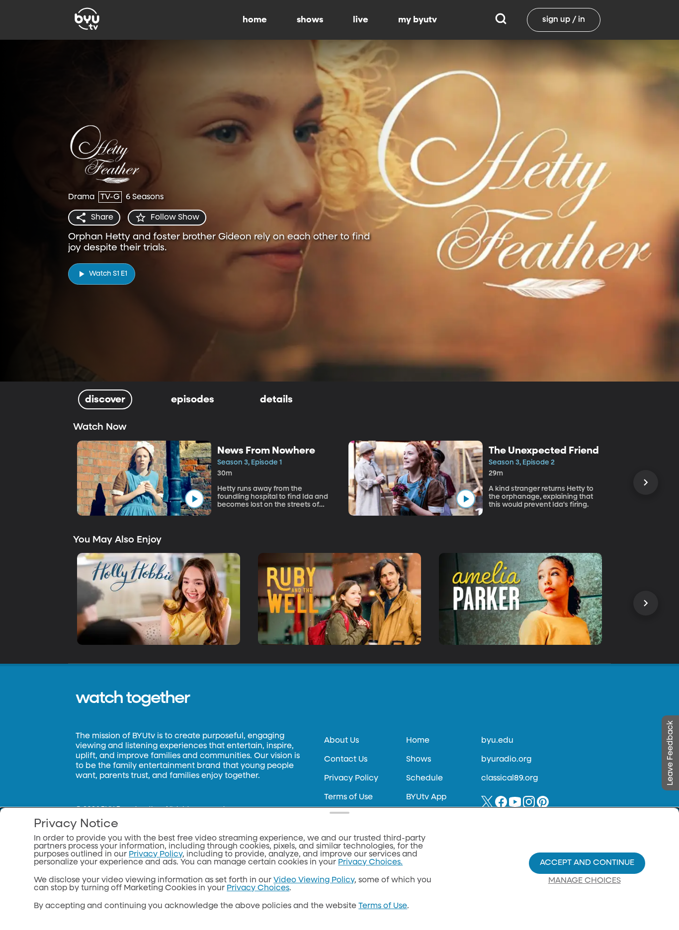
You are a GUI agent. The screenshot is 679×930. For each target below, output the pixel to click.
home (255, 19)
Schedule (424, 778)
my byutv (417, 19)
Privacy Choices (258, 888)
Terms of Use (348, 797)
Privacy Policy (351, 778)
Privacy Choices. (370, 862)
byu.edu (497, 741)
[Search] (501, 20)
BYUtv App (426, 797)
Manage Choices (584, 881)
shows (310, 19)
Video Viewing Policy (313, 880)
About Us (341, 741)
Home (417, 741)
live (360, 19)
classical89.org (509, 778)
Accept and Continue (587, 863)
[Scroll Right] (645, 482)
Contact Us (345, 760)
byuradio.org (506, 760)
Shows (418, 760)
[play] (194, 498)
